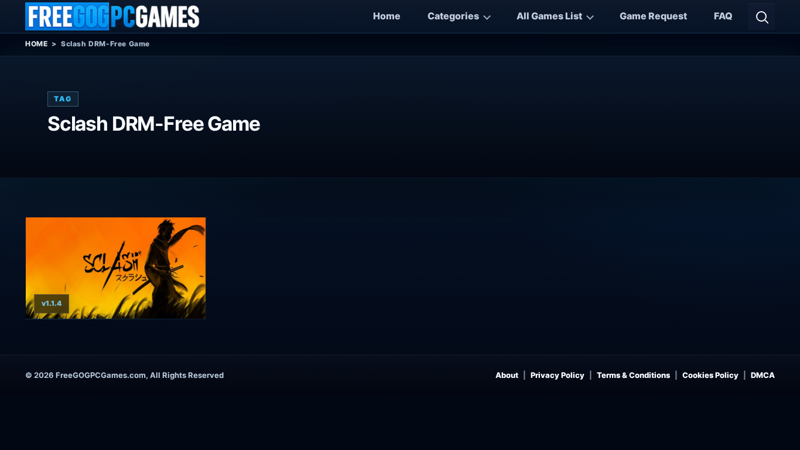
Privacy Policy (557, 375)
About (506, 375)
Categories (453, 16)
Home (387, 16)
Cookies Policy (710, 375)
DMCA (763, 375)
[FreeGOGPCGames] (113, 16)
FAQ (723, 16)
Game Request (653, 16)
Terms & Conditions (633, 375)
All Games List (549, 16)
